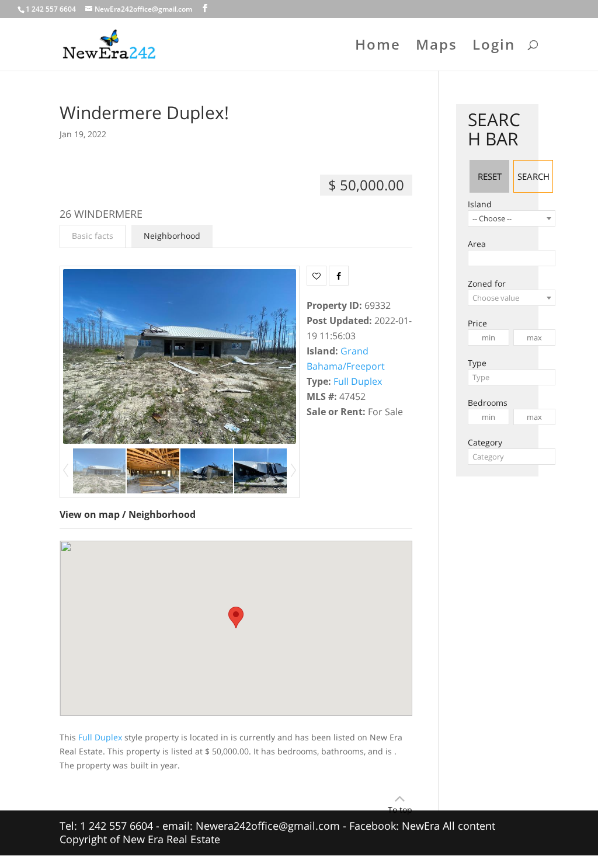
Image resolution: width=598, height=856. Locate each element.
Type (477, 362)
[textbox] (511, 298)
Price (477, 323)
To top (400, 809)
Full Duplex (357, 381)
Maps (436, 47)
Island (480, 204)
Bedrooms (487, 402)
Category (485, 442)
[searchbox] (474, 258)
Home (378, 47)
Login (493, 47)
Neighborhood (172, 235)
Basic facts (92, 235)
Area (477, 243)
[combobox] (511, 218)
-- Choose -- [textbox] (492, 218)
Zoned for (487, 283)
